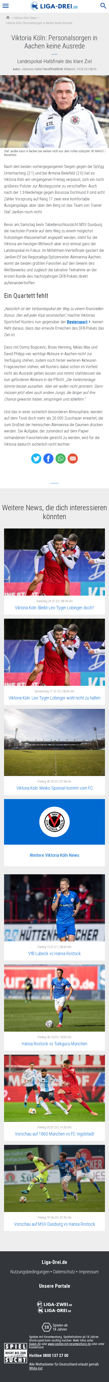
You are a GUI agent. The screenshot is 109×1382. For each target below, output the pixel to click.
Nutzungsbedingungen (29, 1271)
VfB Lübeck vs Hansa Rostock (54, 953)
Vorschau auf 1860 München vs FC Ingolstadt (54, 1134)
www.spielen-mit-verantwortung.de (69, 1344)
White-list (36, 1368)
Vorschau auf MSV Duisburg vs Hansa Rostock (54, 1224)
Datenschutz (64, 1271)
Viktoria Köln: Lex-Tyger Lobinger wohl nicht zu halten (54, 698)
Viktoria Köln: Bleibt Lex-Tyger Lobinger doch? (54, 607)
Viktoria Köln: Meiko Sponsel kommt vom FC (54, 788)
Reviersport (77, 321)
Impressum (89, 1271)
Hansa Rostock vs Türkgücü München (54, 1043)
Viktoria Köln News (25, 18)
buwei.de (35, 1344)
